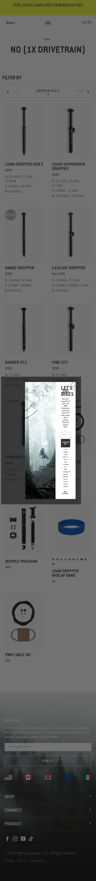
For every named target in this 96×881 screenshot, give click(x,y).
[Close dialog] (73, 386)
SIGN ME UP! (65, 443)
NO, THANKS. (65, 493)
